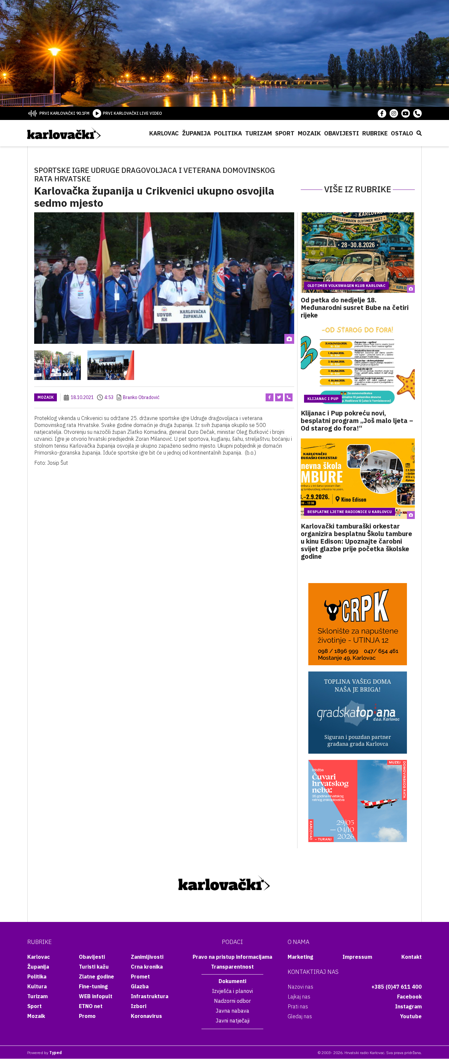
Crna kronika (147, 966)
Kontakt (411, 956)
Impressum (357, 956)
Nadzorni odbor (232, 1001)
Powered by (44, 1052)
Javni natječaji (232, 1020)
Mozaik (309, 133)
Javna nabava (232, 1010)
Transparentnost (232, 966)
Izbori (138, 1006)
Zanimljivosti (147, 956)
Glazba (140, 986)
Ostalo (402, 133)
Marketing (300, 956)
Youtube (411, 1016)
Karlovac (164, 133)
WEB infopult (95, 996)
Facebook (409, 996)
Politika (228, 133)
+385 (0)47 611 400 (396, 986)
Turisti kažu (94, 966)
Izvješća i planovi (232, 991)
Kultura (37, 986)
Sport (285, 133)
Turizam (258, 133)
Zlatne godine (96, 976)
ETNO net (91, 1006)
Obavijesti (341, 133)
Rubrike (375, 133)
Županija (196, 133)
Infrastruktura (149, 996)
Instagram (408, 1006)
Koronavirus (146, 1016)
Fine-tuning (93, 986)
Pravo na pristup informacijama (232, 956)
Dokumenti (232, 981)
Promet (140, 976)
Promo (87, 1016)
